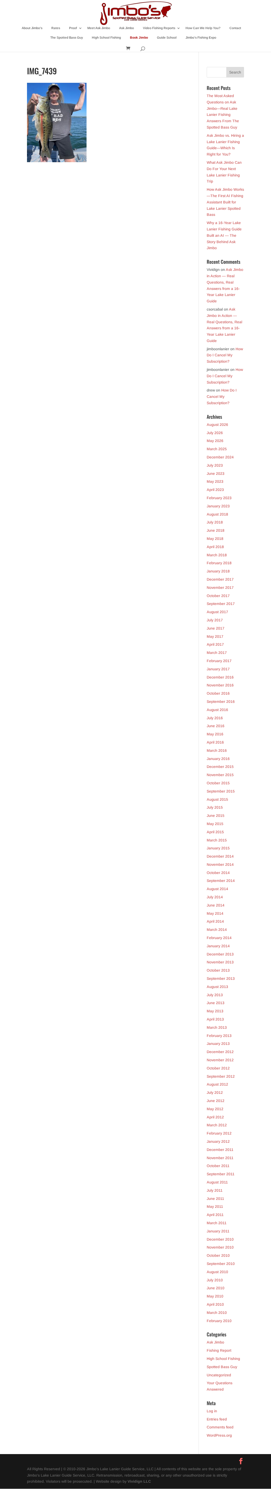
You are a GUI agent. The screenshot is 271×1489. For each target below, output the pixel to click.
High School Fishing (106, 37)
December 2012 (220, 1052)
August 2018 (217, 514)
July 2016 (215, 718)
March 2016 (217, 750)
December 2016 (220, 677)
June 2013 (215, 1003)
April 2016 (215, 742)
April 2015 (215, 832)
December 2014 (220, 856)
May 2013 (215, 1011)
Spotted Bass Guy (222, 1367)
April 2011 (215, 1215)
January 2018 (218, 571)
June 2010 (215, 1288)
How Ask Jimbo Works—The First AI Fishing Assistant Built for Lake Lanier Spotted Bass (225, 202)
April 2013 (215, 1019)
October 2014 (218, 873)
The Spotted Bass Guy (66, 37)
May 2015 (215, 824)
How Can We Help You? (203, 28)
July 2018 (215, 522)
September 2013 (221, 978)
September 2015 (221, 791)
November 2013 (220, 962)
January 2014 (218, 946)
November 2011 (220, 1158)
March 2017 (217, 652)
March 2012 (217, 1125)
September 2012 (221, 1076)
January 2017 (218, 669)
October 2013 (218, 970)
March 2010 (217, 1312)
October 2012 (218, 1068)
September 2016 (221, 701)
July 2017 (215, 620)
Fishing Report (219, 1350)
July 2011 (215, 1190)
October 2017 (218, 596)
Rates (55, 28)
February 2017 (219, 661)
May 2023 (215, 481)
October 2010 (218, 1255)
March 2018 (217, 555)
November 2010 (220, 1247)
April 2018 (215, 547)
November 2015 (220, 775)
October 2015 (218, 783)
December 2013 (220, 954)
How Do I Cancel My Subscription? (225, 355)
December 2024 (220, 457)
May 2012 (215, 1109)
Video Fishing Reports (159, 28)
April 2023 (215, 490)
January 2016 (218, 759)
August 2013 (217, 987)
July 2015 (215, 807)
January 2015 (218, 848)
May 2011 (215, 1206)
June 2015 (215, 815)
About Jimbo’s (32, 28)
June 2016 (215, 726)
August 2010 (217, 1272)
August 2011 (217, 1182)
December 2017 (220, 579)
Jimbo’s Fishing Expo (201, 37)
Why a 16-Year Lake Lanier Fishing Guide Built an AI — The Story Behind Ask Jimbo (224, 235)
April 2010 (215, 1304)
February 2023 (219, 498)
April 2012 (215, 1117)
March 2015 (217, 840)
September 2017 (221, 604)
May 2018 (215, 538)
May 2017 (215, 636)
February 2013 (219, 1035)
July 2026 (215, 433)
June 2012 (215, 1101)
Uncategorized (219, 1375)
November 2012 (220, 1060)
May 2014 (215, 913)
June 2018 (215, 530)
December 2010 (220, 1239)
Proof (73, 28)
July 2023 (215, 465)
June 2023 (215, 473)
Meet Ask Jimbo (98, 28)
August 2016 (217, 710)
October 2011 (218, 1166)
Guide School (167, 37)
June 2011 (215, 1198)
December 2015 (220, 766)
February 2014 (219, 938)
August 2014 (217, 889)
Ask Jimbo (126, 28)
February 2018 (219, 563)
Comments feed (220, 1427)
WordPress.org (219, 1435)
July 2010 (215, 1280)
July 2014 (215, 897)
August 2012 (217, 1084)
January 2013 (218, 1043)
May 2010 (215, 1296)
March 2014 (217, 929)
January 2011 (218, 1231)
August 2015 (217, 799)
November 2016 (220, 685)
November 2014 (220, 864)
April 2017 (215, 644)
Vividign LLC (139, 1481)
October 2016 (218, 693)
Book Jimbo (139, 37)
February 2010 (219, 1321)
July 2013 (215, 995)
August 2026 (217, 424)
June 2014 (215, 905)
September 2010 (221, 1264)
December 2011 (220, 1150)
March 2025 (217, 449)
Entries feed (217, 1419)
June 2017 (215, 628)
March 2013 (217, 1027)
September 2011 (220, 1174)
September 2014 (221, 880)
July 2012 (215, 1092)
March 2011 (217, 1223)
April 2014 (215, 921)
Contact (235, 28)
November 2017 (220, 587)
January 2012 (218, 1141)
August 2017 (217, 612)
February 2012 (219, 1133)
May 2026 (215, 441)
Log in (212, 1411)
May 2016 (215, 734)
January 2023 (218, 506)
